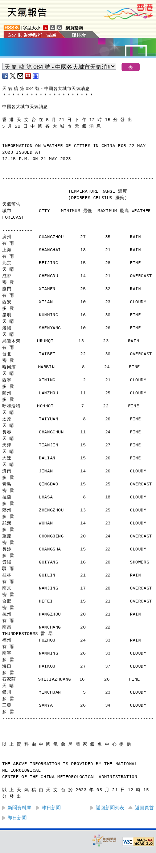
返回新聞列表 (110, 807)
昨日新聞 (51, 807)
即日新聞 (17, 817)
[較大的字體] (53, 27)
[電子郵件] (20, 76)
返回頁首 (144, 807)
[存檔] (28, 76)
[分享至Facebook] (5, 76)
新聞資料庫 (19, 807)
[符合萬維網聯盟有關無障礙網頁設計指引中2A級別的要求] (138, 841)
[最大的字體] (59, 27)
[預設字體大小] (46, 27)
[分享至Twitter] (13, 76)
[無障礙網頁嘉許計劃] (104, 840)
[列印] (36, 76)
